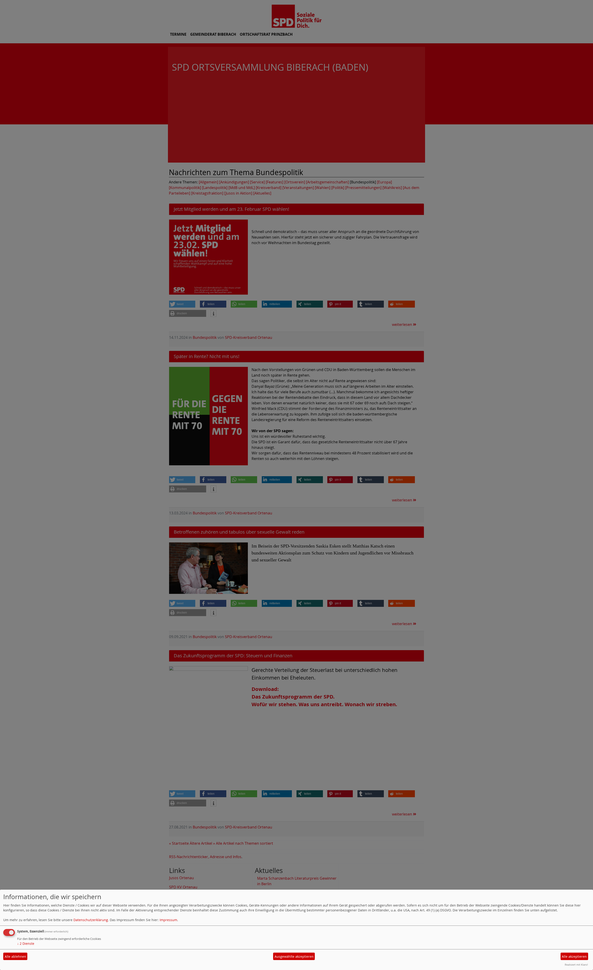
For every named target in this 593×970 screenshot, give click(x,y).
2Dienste (25, 943)
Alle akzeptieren (574, 956)
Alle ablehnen (15, 956)
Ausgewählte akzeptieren (294, 956)
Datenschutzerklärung (90, 920)
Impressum (168, 920)
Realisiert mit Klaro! (576, 964)
